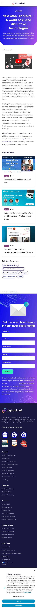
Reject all (18, 601)
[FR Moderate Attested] (23, 435)
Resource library (6, 510)
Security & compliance (8, 550)
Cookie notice (27, 592)
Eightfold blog (6, 504)
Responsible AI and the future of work (17, 181)
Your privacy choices (7, 563)
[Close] (35, 570)
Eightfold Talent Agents (8, 455)
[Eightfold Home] (18, 3)
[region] (18, 588)
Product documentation (9, 519)
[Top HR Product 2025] (23, 443)
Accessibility (5, 556)
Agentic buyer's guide (8, 531)
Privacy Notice (12, 383)
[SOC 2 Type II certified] (5, 435)
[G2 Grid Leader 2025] (14, 443)
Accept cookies (18, 605)
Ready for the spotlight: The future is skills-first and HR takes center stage (18, 216)
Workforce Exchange (8, 473)
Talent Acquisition (7, 467)
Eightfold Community (8, 495)
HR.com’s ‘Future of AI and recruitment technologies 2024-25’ (18, 250)
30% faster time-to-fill (8, 534)
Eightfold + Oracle (7, 537)
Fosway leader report (8, 528)
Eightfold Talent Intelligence (10, 464)
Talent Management (8, 470)
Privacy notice (6, 559)
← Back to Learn (7, 50)
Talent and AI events (8, 513)
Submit (7, 371)
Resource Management (8, 476)
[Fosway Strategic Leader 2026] (5, 443)
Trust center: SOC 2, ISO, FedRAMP (12, 553)
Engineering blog (7, 507)
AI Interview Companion (9, 461)
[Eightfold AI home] (12, 410)
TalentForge (5, 480)
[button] (20, 276)
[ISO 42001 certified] (14, 435)
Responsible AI (6, 547)
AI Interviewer (6, 458)
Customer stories (6, 492)
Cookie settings (18, 596)
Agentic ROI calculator (8, 516)
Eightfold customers (7, 488)
